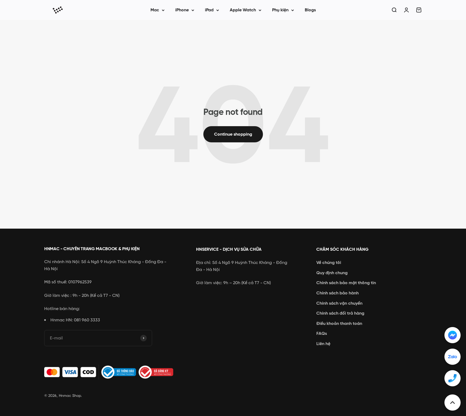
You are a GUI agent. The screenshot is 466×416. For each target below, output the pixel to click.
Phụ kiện (280, 10)
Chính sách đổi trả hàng (340, 313)
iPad (209, 10)
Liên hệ (323, 344)
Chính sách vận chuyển (339, 303)
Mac (154, 10)
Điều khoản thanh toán (339, 323)
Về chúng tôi (328, 262)
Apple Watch (243, 10)
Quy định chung (332, 273)
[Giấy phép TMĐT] (111, 372)
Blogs (310, 10)
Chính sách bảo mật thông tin (346, 283)
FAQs (321, 333)
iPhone (182, 10)
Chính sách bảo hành (337, 293)
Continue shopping (233, 134)
